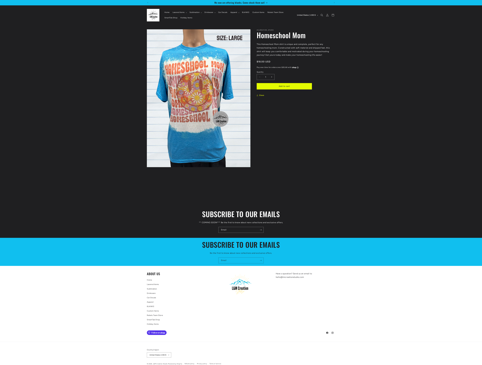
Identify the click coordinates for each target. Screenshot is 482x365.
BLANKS (150, 306)
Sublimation (152, 289)
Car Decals (151, 298)
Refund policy (189, 363)
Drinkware (151, 293)
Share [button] (261, 95)
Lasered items (153, 284)
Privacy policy (202, 363)
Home (149, 280)
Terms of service (215, 363)
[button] (179, 12)
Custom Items (153, 311)
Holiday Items (153, 324)
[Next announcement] (334, 2)
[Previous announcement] (147, 2)
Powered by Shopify (175, 363)
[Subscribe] (260, 230)
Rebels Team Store (155, 315)
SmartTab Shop (153, 320)
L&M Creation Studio (160, 363)
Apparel (150, 302)
